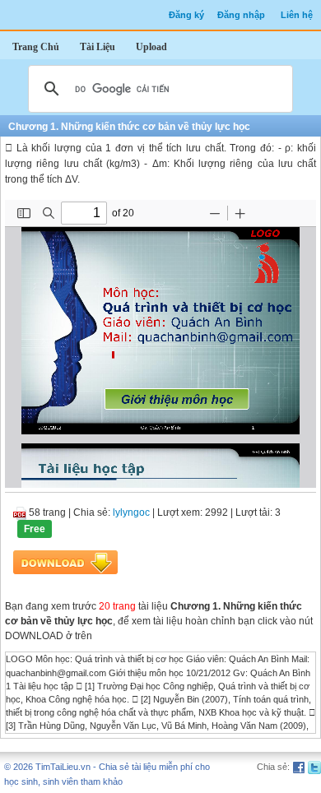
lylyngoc (131, 512)
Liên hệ (297, 15)
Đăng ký (186, 15)
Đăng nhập (241, 15)
